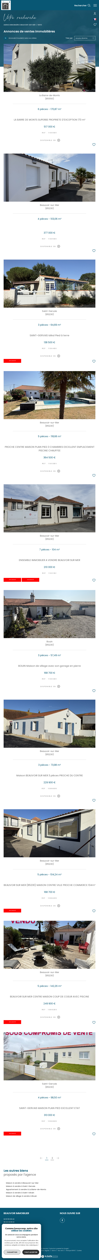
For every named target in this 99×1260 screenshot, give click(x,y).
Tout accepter (30, 1252)
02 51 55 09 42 (9, 1219)
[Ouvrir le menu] (95, 5)
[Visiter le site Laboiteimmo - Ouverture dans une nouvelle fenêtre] (49, 1255)
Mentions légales (44, 1250)
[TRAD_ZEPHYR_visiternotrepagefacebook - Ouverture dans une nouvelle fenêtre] (62, 1220)
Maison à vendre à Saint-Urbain (20, 1192)
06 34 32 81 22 (9, 1222)
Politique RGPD (70, 1250)
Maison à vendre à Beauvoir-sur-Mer (22, 1183)
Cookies (79, 1250)
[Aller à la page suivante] (58, 1158)
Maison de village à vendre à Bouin (21, 1196)
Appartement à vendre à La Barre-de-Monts (26, 1189)
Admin (54, 1250)
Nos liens (61, 1250)
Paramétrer (12, 1252)
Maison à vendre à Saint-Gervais (20, 1186)
